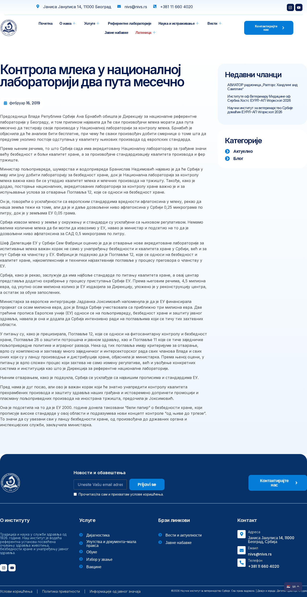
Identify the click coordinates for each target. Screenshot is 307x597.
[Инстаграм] (290, 7)
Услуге (89, 23)
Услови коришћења (16, 591)
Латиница (143, 32)
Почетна (46, 23)
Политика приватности (61, 591)
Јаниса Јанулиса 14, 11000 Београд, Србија (271, 539)
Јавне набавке (116, 32)
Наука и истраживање (177, 23)
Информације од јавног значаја (115, 591)
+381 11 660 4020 (263, 566)
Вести (212, 23)
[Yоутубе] (298, 7)
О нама (65, 23)
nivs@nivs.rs (260, 554)
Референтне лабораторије (129, 23)
